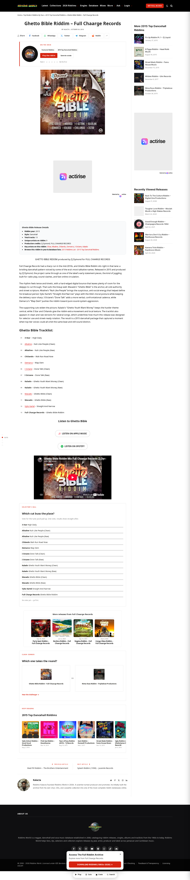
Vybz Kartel (30, 406)
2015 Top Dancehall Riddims (55, 15)
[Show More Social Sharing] (106, 35)
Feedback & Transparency (148, 863)
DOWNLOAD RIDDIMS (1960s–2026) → (95, 864)
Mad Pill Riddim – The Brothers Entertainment (47, 768)
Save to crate (66, 55)
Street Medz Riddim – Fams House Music (157, 63)
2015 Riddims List (69, 249)
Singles (83, 5)
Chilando (62, 246)
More (110, 5)
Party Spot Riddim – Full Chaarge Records (41, 642)
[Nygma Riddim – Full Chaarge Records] (83, 627)
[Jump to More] (2, 445)
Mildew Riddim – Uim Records (158, 76)
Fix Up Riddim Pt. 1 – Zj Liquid (157, 37)
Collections (55, 5)
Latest (45, 5)
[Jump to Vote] (2, 440)
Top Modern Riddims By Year (33, 15)
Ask (118, 5)
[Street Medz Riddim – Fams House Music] (139, 65)
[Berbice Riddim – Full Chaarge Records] (62, 627)
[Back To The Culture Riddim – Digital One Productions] (139, 198)
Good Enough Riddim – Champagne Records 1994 (156, 222)
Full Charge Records (34, 412)
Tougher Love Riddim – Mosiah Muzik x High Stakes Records (158, 209)
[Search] (171, 6)
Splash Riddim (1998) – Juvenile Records (95, 768)
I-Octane (78, 246)
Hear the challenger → (30, 695)
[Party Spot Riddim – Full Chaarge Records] (41, 627)
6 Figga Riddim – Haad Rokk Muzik (157, 50)
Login (127, 5)
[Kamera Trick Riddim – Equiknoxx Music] (139, 250)
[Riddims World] (27, 6)
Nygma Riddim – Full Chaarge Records (83, 642)
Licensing (166, 863)
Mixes (103, 5)
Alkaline (55, 246)
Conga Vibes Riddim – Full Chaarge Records (104, 642)
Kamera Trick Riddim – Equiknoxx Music (155, 248)
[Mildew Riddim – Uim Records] (139, 78)
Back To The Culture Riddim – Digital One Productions (158, 197)
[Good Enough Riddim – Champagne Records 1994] (139, 224)
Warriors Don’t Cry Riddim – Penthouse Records (157, 235)
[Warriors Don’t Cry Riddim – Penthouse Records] (139, 237)
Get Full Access (155, 6)
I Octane (28, 369)
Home (19, 15)
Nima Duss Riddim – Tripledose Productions (158, 89)
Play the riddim (48, 55)
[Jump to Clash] (2, 442)
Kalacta (66, 29)
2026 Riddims (69, 5)
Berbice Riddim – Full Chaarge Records (62, 642)
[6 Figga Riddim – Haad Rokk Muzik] (139, 52)
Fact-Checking (129, 863)
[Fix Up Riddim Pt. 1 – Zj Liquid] (139, 39)
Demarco (70, 246)
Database (93, 5)
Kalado (85, 246)
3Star (49, 246)
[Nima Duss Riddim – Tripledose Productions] (139, 91)
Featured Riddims (48, 50)
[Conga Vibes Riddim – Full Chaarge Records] (104, 627)
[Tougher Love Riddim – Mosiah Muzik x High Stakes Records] (139, 211)
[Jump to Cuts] (2, 437)
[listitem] (30, 733)
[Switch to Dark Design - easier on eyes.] (167, 6)
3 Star (27, 337)
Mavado (28, 393)
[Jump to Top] (2, 434)
